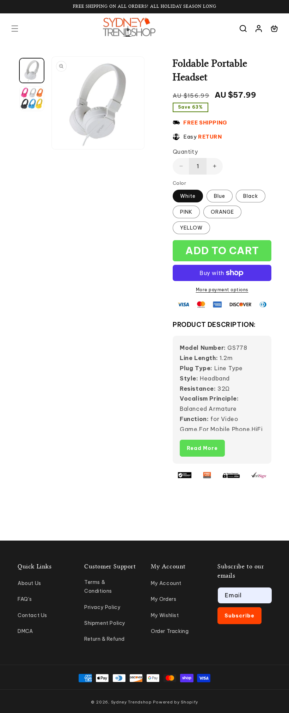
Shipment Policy (104, 623)
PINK (186, 212)
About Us (29, 583)
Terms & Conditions (98, 586)
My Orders (163, 599)
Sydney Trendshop (131, 702)
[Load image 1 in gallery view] (31, 70)
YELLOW (191, 228)
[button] (15, 28)
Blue (219, 196)
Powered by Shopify (175, 702)
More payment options (222, 289)
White (188, 196)
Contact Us (32, 615)
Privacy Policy (102, 607)
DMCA (25, 631)
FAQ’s (25, 599)
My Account (166, 583)
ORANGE (222, 212)
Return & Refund (104, 639)
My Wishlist (165, 615)
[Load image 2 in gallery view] (31, 98)
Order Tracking (170, 631)
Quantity (185, 151)
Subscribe (239, 616)
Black (250, 196)
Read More (202, 448)
